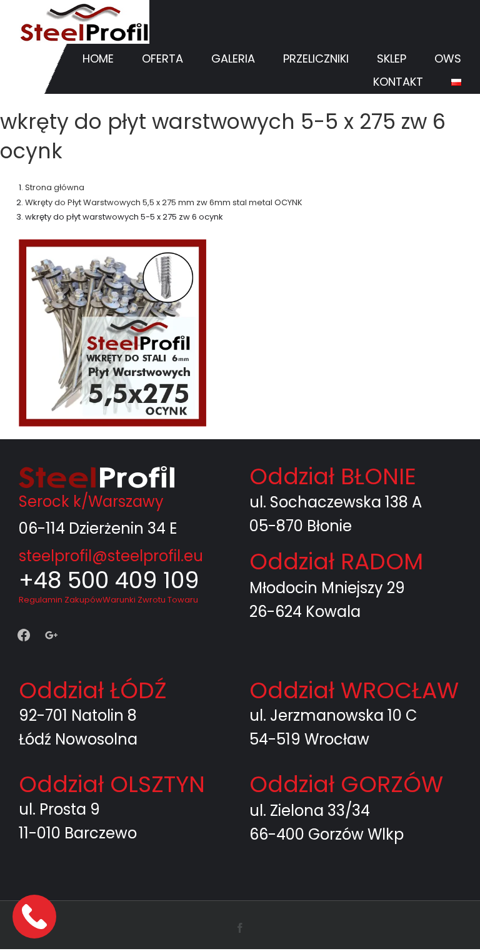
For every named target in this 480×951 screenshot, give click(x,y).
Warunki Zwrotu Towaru (150, 600)
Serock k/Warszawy (91, 501)
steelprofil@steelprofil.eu (111, 556)
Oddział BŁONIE (332, 476)
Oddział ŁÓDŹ (92, 690)
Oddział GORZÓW (346, 784)
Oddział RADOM (336, 561)
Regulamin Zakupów (60, 600)
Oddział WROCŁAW (354, 690)
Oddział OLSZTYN (112, 784)
